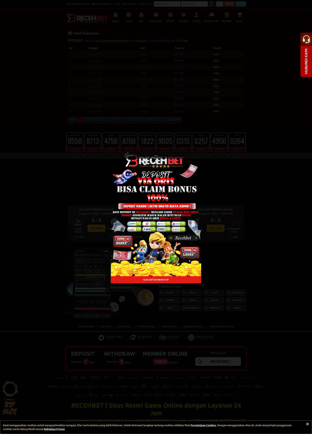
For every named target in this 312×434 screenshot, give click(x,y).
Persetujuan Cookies (203, 425)
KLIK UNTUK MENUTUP (156, 280)
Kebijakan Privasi (54, 429)
